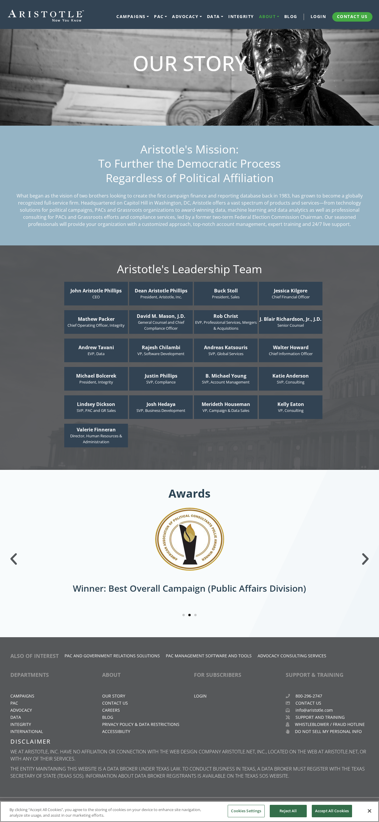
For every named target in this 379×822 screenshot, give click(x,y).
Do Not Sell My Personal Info (328, 731)
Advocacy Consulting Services (292, 655)
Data (213, 16)
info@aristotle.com (314, 710)
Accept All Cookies (332, 810)
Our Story (113, 696)
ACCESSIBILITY (116, 731)
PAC (159, 16)
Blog (290, 16)
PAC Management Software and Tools (209, 655)
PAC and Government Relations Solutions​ (112, 655)
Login (318, 16)
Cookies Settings (246, 810)
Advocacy (185, 16)
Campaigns (131, 16)
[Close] (369, 810)
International (26, 731)
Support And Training (319, 717)
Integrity (241, 16)
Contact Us (352, 16)
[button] (13, 559)
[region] (189, 811)
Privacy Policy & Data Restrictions (140, 724)
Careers (111, 710)
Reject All (288, 810)
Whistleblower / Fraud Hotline (329, 724)
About (267, 16)
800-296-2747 (308, 696)
